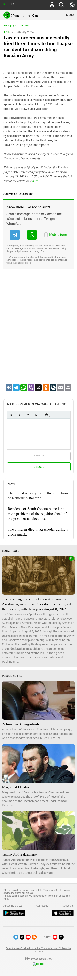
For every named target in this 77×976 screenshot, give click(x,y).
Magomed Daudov (16, 786)
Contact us (42, 905)
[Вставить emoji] (46, 414)
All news (25, 25)
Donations (68, 905)
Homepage (9, 25)
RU (4, 4)
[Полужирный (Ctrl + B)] (11, 414)
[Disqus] (38, 332)
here (35, 181)
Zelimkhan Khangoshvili (20, 723)
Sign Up (39, 455)
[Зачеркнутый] (36, 414)
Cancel (39, 466)
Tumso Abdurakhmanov (20, 854)
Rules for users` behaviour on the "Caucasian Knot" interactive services (38, 950)
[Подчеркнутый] (28, 414)
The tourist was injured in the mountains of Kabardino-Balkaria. (38, 495)
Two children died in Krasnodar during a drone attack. (38, 532)
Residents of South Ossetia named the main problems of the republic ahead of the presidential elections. (37, 513)
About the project (12, 905)
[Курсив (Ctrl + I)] (19, 414)
